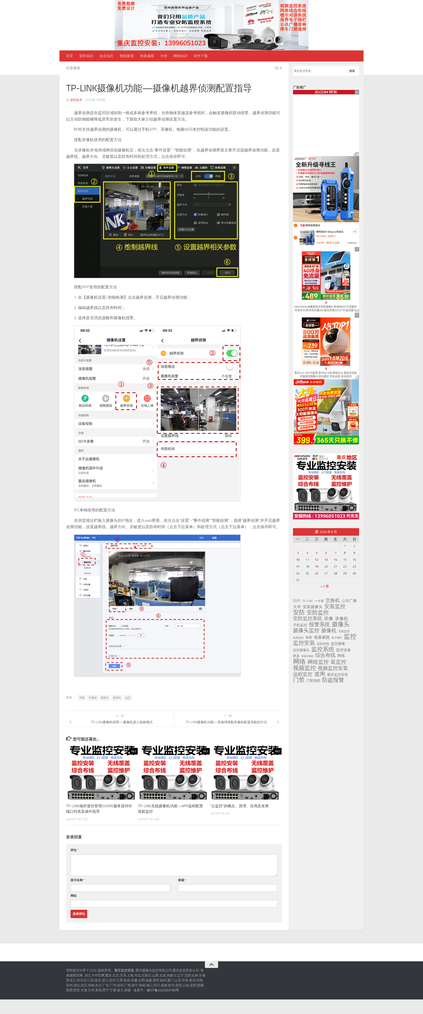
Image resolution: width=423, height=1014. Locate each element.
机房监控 (298, 637)
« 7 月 (325, 586)
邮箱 (182, 880)
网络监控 (318, 662)
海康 (308, 637)
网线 (341, 655)
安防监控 (318, 612)
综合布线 (325, 655)
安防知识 (86, 56)
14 (335, 560)
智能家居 (127, 56)
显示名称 (77, 880)
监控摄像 (338, 643)
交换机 (332, 600)
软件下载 (201, 56)
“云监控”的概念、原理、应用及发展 (239, 806)
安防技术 (76, 100)
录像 (82, 697)
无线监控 (344, 631)
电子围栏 (336, 637)
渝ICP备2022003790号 (163, 990)
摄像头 (105, 697)
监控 (127, 697)
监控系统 (322, 649)
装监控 (338, 662)
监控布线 (323, 644)
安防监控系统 (307, 618)
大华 (163, 56)
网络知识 (180, 56)
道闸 (319, 674)
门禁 (298, 680)
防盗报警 (333, 680)
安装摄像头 (313, 606)
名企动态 (106, 56)
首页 (69, 56)
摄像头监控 (306, 630)
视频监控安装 (333, 668)
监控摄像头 (301, 650)
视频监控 (304, 668)
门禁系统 (313, 680)
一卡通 (319, 601)
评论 (74, 850)
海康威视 (147, 56)
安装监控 (334, 606)
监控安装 (304, 643)
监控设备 (343, 650)
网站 (73, 896)
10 (298, 560)
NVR (296, 600)
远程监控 (302, 674)
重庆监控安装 (337, 675)
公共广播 (349, 600)
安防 (299, 612)
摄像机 (117, 697)
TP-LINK (307, 601)
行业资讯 (73, 68)
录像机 (93, 697)
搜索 (352, 71)
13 (326, 560)
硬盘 (296, 656)
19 (316, 567)
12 (316, 560)
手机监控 (300, 625)
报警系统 (319, 624)
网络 (299, 661)
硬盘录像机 (307, 656)
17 (298, 567)
